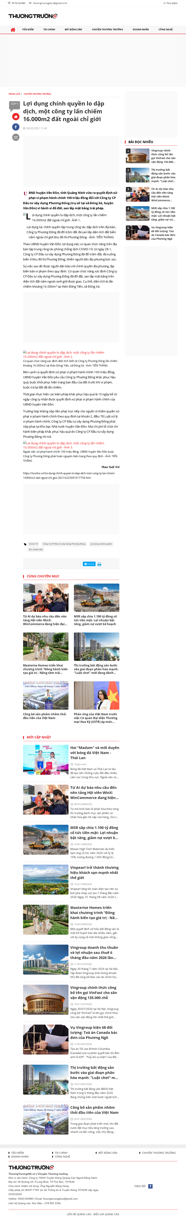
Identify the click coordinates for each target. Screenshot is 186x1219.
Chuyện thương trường (158, 1152)
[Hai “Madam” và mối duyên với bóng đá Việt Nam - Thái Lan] (45, 760)
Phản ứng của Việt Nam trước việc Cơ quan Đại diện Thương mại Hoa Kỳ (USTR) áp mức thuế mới (95, 718)
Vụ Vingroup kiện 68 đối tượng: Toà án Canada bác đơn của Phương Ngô (93, 1032)
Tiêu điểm (17, 1152)
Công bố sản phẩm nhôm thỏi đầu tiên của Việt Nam (44, 716)
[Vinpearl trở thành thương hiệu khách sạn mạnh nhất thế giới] (45, 880)
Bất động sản (107, 1152)
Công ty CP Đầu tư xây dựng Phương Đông (64, 544)
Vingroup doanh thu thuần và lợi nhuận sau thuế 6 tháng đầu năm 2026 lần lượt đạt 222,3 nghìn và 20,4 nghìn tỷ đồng (94, 953)
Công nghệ (62, 1156)
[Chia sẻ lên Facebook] (15, 127)
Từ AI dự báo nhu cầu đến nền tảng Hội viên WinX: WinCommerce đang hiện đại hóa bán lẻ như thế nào (45, 620)
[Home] (15, 116)
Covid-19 (33, 544)
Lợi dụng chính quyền (101, 544)
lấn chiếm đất (36, 549)
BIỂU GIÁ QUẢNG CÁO (106, 1214)
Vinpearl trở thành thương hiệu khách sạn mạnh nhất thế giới (94, 872)
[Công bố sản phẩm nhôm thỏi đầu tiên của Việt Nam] (45, 1119)
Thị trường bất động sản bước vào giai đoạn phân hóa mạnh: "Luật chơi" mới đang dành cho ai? (96, 669)
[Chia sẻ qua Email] (15, 137)
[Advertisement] (93, 60)
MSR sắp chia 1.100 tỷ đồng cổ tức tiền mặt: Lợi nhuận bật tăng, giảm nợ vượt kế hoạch (95, 620)
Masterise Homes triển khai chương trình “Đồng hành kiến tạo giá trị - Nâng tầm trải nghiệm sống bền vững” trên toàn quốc (45, 669)
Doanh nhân (20, 1156)
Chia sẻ (90, 564)
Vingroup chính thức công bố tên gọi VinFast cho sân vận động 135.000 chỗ (93, 992)
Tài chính (60, 1152)
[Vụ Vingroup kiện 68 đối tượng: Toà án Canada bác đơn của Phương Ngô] (45, 1040)
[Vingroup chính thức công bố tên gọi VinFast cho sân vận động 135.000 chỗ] (45, 1000)
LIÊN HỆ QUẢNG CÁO (79, 1214)
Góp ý (14, 103)
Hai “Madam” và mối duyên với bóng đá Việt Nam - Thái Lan (94, 752)
